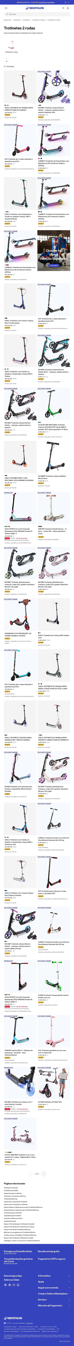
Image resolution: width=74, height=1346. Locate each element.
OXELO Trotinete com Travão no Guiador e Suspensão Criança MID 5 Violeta (19, 374)
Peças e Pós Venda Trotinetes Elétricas (17, 1229)
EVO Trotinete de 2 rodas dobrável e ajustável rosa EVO (19, 160)
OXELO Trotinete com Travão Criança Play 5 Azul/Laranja (19, 322)
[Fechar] (68, 2)
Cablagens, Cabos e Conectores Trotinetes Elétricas (22, 1240)
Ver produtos (54, 265)
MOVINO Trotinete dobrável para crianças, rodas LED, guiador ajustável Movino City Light (20, 584)
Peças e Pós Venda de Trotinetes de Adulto (18, 1238)
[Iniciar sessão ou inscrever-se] (63, 8)
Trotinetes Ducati (10, 1221)
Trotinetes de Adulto (11, 1190)
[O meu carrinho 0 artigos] (68, 8)
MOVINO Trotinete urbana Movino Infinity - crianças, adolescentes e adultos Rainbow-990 (51, 110)
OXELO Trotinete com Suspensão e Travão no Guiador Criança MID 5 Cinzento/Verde (18, 216)
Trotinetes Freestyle (11, 1188)
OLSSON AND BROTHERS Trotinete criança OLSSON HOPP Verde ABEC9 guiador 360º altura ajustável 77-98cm (53, 427)
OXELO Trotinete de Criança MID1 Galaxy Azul (53, 636)
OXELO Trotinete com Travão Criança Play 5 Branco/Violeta (19, 894)
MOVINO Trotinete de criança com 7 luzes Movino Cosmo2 (19, 1103)
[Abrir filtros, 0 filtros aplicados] (6, 61)
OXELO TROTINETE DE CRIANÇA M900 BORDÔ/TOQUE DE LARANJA (19, 109)
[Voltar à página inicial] (35, 8)
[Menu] (6, 8)
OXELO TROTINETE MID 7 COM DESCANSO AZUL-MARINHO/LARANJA (19, 479)
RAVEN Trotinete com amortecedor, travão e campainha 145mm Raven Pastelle (19, 789)
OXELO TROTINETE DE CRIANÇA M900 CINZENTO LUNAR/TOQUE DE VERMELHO (53, 739)
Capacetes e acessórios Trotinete (15, 1201)
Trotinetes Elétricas (10, 1199)
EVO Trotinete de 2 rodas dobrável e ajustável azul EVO (19, 685)
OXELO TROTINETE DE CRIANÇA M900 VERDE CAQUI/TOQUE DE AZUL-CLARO (52, 687)
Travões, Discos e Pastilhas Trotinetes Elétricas (20, 1235)
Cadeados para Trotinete (12, 1215)
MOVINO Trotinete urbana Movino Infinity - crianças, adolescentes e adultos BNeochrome (18, 946)
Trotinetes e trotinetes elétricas (15, 1196)
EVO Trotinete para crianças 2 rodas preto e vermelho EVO (52, 892)
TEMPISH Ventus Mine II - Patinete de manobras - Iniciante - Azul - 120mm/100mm (19, 1052)
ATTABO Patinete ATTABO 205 (50, 1102)
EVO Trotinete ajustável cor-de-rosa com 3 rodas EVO (52, 1051)
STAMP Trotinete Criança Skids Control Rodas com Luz (53, 996)
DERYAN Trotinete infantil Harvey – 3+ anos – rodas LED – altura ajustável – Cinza (52, 531)
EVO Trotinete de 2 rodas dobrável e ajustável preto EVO (52, 320)
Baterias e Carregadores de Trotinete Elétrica (19, 1232)
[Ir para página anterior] (30, 1174)
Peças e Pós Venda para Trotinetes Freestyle (19, 1224)
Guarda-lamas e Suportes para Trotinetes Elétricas (21, 1210)
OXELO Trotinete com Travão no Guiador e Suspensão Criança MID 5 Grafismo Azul (19, 842)
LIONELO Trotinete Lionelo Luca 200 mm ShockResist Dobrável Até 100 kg (53, 839)
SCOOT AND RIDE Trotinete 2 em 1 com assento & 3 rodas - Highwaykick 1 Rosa (20, 1156)
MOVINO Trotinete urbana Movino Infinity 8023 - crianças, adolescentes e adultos (53, 372)
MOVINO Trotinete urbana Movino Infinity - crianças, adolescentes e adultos (18, 425)
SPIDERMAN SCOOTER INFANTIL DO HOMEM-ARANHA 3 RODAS (18, 635)
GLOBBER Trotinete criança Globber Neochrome (52, 477)
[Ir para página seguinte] (44, 1174)
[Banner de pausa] (65, 2)
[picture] (20, 87)
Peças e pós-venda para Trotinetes (16, 1204)
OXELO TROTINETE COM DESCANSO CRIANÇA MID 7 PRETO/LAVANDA (18, 739)
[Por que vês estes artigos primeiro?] (5, 66)
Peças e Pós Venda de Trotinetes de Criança (19, 1227)
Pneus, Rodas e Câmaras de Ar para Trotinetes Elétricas (23, 1207)
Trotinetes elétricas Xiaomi (13, 1218)
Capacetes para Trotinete (13, 1193)
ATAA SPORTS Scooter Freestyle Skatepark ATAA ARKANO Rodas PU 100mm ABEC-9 (19, 531)
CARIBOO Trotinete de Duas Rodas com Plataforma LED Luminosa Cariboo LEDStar (53, 163)
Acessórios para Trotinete (13, 1213)
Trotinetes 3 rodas (11, 52)
